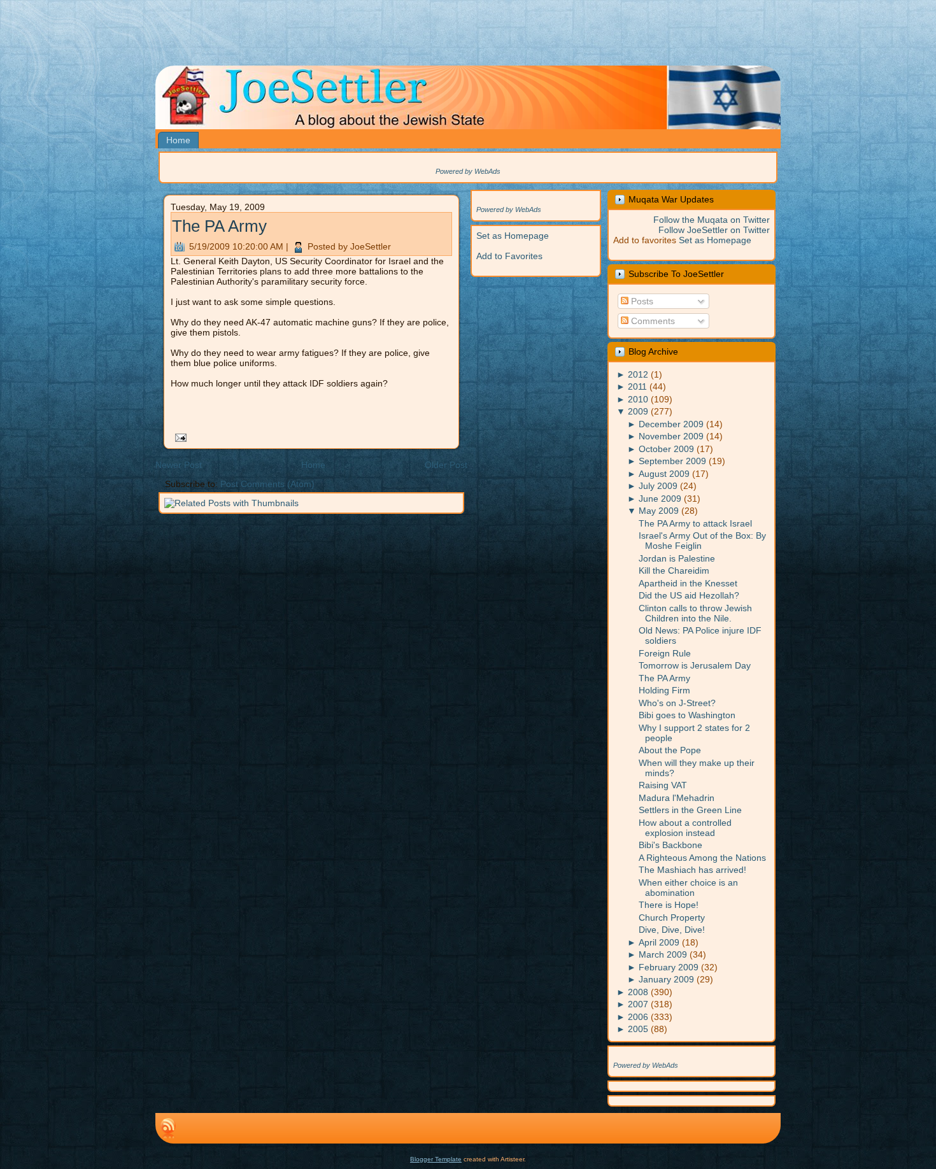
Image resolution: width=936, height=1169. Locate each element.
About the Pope (670, 750)
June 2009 (660, 498)
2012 (638, 374)
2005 (638, 1029)
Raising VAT (663, 785)
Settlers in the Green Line (690, 810)
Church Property (672, 917)
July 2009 (658, 486)
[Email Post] (179, 437)
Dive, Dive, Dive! (672, 930)
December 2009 (671, 424)
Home (313, 465)
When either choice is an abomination (688, 887)
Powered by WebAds (468, 171)
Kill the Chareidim (674, 570)
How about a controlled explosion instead (685, 828)
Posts (640, 301)
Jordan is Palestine (677, 558)
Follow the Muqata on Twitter (711, 220)
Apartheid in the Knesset (688, 583)
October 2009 (666, 449)
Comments (651, 321)
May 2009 (659, 511)
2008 (638, 992)
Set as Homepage (512, 235)
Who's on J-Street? (677, 703)
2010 (638, 399)
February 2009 (668, 967)
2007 (638, 1004)
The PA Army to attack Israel (695, 523)
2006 (638, 1017)
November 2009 (671, 436)
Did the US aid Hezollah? (689, 595)
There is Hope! (668, 905)
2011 (637, 386)
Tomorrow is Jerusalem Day (695, 665)
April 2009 (659, 942)
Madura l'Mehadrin (676, 798)
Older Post (446, 465)
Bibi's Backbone (670, 845)
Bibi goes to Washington (687, 715)
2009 (638, 411)
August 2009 (664, 474)
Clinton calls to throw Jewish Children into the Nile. (695, 613)
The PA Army (219, 226)
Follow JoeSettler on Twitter (714, 230)
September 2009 (672, 461)
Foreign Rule (665, 653)
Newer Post (178, 465)
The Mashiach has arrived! (692, 870)
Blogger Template (436, 1159)
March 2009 (663, 954)
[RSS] (168, 1128)
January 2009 (666, 979)
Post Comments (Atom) (267, 484)
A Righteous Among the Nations (702, 858)
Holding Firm (664, 690)
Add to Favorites (509, 256)
